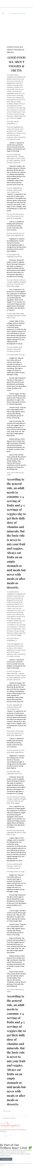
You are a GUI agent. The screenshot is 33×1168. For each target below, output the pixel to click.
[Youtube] (14, 1135)
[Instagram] (2, 1135)
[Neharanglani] (13, 4)
